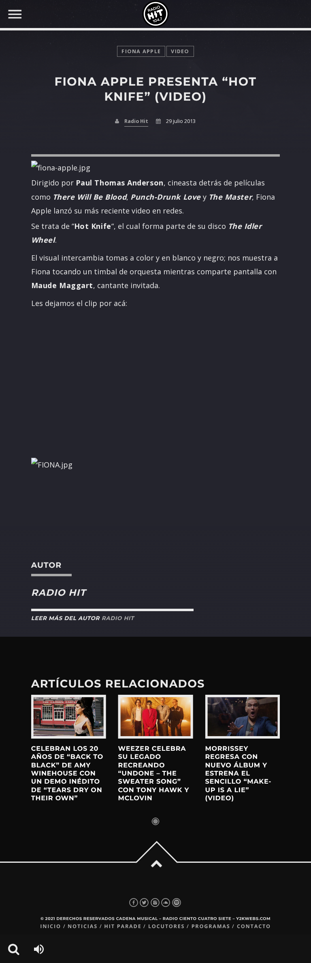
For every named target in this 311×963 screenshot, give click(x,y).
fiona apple (141, 51)
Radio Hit (136, 121)
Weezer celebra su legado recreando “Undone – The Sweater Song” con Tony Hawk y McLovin (154, 773)
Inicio (50, 926)
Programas (211, 926)
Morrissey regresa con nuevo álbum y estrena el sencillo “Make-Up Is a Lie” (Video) (238, 773)
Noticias (83, 926)
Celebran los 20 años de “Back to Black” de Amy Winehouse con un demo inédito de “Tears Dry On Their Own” (67, 773)
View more (68, 717)
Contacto (254, 926)
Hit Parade (122, 926)
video (180, 51)
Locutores (166, 926)
